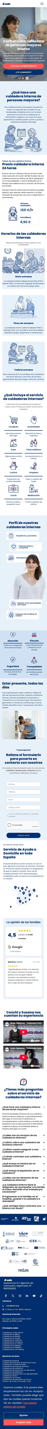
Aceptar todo (23, 1422)
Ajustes (23, 1415)
